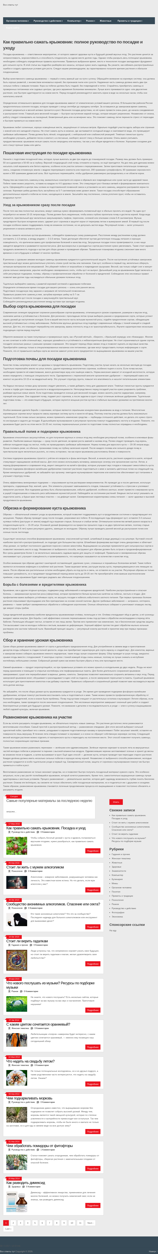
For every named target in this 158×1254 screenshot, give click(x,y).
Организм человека (17, 20)
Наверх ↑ (153, 1251)
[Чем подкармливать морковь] (18, 1114)
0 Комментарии (48, 832)
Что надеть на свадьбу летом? (30, 1061)
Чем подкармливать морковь (29, 1098)
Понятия (116, 891)
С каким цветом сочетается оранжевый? (38, 1024)
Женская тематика (121, 858)
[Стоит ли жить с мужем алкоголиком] (18, 882)
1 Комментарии (48, 1150)
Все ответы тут (10, 5)
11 (80, 1223)
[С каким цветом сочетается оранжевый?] (18, 1039)
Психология (118, 900)
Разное (90, 20)
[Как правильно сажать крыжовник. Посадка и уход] (18, 845)
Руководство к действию (48, 20)
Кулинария (117, 879)
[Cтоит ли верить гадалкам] (18, 959)
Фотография (118, 912)
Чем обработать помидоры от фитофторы (39, 1146)
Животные (105, 20)
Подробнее (93, 851)
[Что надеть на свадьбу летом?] (18, 1077)
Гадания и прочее (121, 854)
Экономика (117, 916)
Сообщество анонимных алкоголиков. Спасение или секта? (53, 904)
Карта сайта (12, 27)
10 (72, 1223)
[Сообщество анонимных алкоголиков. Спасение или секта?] (18, 919)
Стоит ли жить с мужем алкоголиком (130, 822)
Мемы (115, 883)
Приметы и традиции (130, 20)
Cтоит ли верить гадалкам (125, 834)
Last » (8, 1229)
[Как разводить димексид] (18, 1201)
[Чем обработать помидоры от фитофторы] (18, 1162)
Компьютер (74, 20)
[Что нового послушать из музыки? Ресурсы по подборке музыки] (18, 1003)
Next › (90, 1223)
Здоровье (116, 867)
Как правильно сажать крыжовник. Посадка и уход (45, 828)
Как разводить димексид (25, 1183)
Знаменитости (119, 871)
